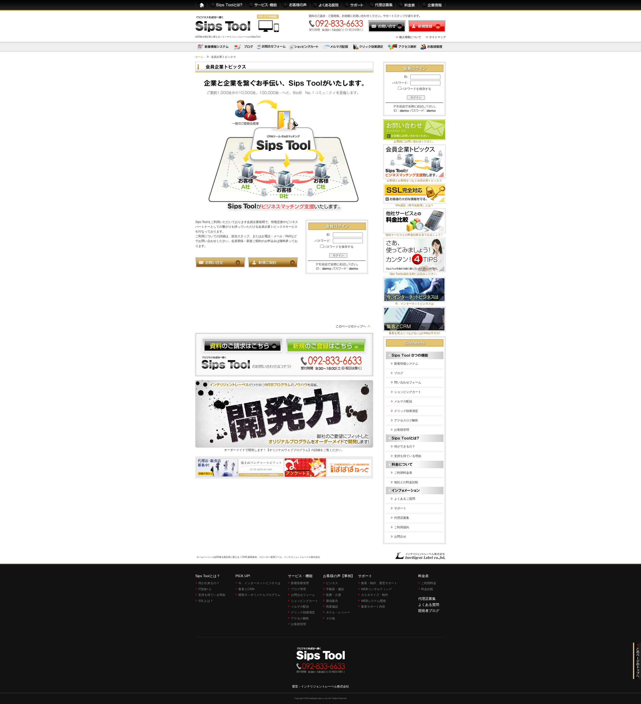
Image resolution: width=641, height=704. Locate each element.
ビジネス (332, 583)
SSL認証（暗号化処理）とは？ (414, 205)
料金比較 (427, 589)
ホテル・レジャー (338, 612)
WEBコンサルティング (376, 589)
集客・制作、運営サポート (379, 583)
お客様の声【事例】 (339, 576)
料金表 (423, 576)
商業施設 (332, 606)
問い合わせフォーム (407, 382)
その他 (330, 618)
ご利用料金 (428, 583)
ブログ (398, 373)
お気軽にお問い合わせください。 (414, 141)
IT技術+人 (205, 589)
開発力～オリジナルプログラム (259, 595)
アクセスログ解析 (406, 420)
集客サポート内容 (373, 606)
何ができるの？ (404, 446)
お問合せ (400, 536)
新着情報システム (406, 363)
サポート (400, 508)
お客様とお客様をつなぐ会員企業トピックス (414, 180)
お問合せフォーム (303, 595)
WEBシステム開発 (373, 601)
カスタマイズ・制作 (374, 595)
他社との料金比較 (406, 482)
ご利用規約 (401, 527)
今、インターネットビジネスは (414, 303)
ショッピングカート (407, 392)
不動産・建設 (335, 589)
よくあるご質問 (404, 499)
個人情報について (410, 37)
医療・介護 (333, 595)
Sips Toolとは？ (207, 576)
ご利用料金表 (403, 473)
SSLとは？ (205, 601)
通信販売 (332, 601)
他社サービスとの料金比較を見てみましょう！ (414, 234)
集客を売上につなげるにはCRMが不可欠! (414, 333)
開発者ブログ (428, 611)
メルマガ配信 (403, 401)
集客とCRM (246, 589)
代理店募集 (401, 518)
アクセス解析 (300, 618)
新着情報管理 (300, 583)
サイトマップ (437, 37)
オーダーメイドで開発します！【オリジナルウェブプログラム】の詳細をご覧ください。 (284, 450)
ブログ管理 (298, 589)
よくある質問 (428, 605)
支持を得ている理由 (407, 456)
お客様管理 (401, 429)
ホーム (199, 56)
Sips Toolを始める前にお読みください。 (414, 273)
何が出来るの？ (208, 583)
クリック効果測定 (406, 411)
